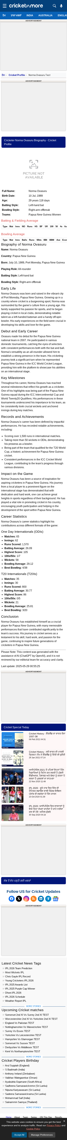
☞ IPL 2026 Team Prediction (17, 968)
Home (8, 1117)
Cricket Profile (17, 75)
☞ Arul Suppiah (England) (15, 1065)
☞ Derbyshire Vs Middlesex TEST (20, 1047)
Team (25, 1117)
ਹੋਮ (4, 15)
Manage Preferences (42, 1134)
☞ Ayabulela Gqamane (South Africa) (22, 1081)
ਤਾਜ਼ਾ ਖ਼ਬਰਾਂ (16, 15)
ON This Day (46, 1117)
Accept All (19, 1134)
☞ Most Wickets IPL (13, 972)
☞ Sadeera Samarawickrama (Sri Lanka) (24, 1094)
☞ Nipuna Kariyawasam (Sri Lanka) (21, 1089)
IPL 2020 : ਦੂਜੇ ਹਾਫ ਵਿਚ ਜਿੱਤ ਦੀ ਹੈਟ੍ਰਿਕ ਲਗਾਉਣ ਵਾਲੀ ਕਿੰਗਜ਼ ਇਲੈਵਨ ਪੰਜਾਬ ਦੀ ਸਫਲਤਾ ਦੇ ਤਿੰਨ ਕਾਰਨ (45, 791)
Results (58, 1117)
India (30, 15)
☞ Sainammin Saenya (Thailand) (19, 1102)
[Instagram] (26, 899)
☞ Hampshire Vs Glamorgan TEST (21, 1039)
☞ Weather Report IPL (14, 1000)
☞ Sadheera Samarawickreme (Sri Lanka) (24, 1085)
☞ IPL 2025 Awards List (14, 984)
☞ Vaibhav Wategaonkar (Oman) (19, 1077)
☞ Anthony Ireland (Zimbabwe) (18, 1073)
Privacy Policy (54, 1125)
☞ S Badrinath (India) (13, 1069)
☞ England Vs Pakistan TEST (18, 1023)
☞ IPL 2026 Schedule (13, 996)
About (17, 1117)
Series (34, 1117)
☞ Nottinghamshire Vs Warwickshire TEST (25, 1027)
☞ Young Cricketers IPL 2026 (18, 980)
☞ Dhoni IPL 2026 (11, 992)
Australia (45, 15)
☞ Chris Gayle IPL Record (16, 976)
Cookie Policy (33, 1128)
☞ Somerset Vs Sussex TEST (18, 1043)
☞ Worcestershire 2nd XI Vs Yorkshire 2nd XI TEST (30, 1018)
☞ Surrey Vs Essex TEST (16, 1031)
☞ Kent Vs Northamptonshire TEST (21, 1051)
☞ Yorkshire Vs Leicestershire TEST (21, 1035)
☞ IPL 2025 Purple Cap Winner (18, 988)
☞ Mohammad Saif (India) (16, 1098)
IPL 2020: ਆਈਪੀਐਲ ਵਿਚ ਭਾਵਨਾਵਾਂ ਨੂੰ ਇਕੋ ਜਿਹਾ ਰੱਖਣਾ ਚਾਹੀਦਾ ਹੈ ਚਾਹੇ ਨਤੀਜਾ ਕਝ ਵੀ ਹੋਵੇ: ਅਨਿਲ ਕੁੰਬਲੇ (46, 809)
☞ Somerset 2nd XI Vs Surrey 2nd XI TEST (25, 1014)
